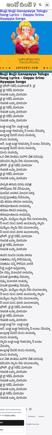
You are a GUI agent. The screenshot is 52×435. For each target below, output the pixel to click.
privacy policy (10, 415)
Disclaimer (31, 416)
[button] (47, 5)
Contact (41, 416)
